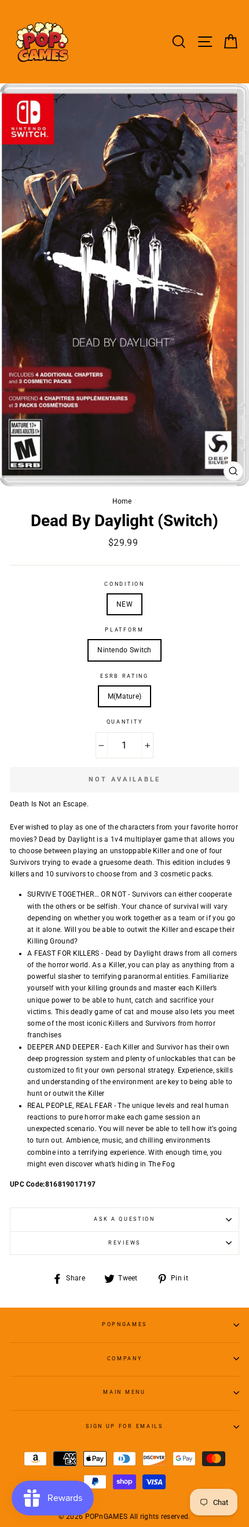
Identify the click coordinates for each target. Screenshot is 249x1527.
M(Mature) (125, 696)
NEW (124, 604)
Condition (124, 584)
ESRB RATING (124, 676)
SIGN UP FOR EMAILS (124, 1426)
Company (124, 1358)
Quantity (124, 722)
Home (122, 501)
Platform (124, 630)
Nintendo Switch (124, 650)
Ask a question (124, 1219)
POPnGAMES (124, 1324)
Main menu (124, 1392)
